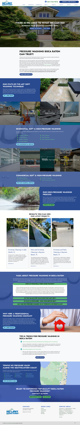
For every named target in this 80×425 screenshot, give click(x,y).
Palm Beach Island (8, 375)
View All (60, 417)
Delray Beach (29, 373)
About (45, 4)
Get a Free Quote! (8, 95)
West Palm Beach (30, 375)
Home (24, 4)
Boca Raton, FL (62, 408)
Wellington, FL (61, 411)
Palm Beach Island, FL (67, 409)
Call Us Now (46, 397)
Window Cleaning (23, 139)
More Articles (40, 357)
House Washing (23, 137)
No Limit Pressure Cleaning (11, 423)
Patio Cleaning (45, 135)
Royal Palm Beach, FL (63, 413)
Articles (61, 4)
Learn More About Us (26, 74)
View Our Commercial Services (25, 183)
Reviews (68, 4)
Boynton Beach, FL (62, 412)
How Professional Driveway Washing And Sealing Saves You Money (40, 341)
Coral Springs (18, 376)
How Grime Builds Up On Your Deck (32, 349)
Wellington (18, 375)
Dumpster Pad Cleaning (24, 180)
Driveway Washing (23, 135)
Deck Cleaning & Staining (48, 139)
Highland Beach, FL (69, 408)
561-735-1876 (52, 2)
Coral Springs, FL (70, 412)
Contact (76, 4)
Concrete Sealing (23, 141)
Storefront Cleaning (46, 178)
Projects (54, 4)
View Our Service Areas (10, 381)
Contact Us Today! (49, 204)
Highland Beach (19, 373)
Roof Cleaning (45, 137)
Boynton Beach (8, 376)
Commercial (38, 4)
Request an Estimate (36, 28)
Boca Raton (7, 373)
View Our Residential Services (25, 144)
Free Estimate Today (35, 397)
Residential (30, 4)
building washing (47, 64)
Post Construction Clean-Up (48, 180)
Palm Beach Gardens (9, 378)
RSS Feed (42, 413)
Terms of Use (43, 411)
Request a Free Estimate (69, 2)
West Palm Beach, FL (69, 411)
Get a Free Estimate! (9, 327)
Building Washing (23, 178)
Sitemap (42, 412)
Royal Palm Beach (30, 376)
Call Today (47, 28)
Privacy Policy (43, 409)
